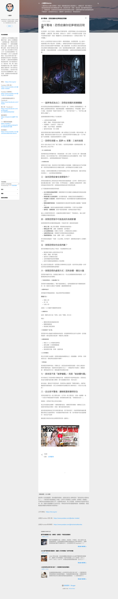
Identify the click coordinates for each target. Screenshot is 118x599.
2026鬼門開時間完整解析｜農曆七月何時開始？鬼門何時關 (57, 551)
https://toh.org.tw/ (51, 512)
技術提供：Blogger (70, 585)
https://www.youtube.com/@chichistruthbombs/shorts (9, 132)
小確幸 (10, 15)
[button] (86, 18)
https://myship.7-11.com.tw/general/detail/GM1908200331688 (9, 125)
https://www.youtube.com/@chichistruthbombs (68, 524)
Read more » (82, 546)
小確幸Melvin (46, 3)
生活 (45, 454)
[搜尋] (98, 4)
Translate (14, 185)
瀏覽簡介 (9, 26)
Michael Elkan (72, 588)
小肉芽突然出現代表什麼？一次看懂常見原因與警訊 (55, 567)
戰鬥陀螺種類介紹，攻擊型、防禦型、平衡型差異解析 (56, 534)
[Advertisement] (94, 35)
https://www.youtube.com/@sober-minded (66, 518)
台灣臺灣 (51, 457)
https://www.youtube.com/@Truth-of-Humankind (9, 94)
